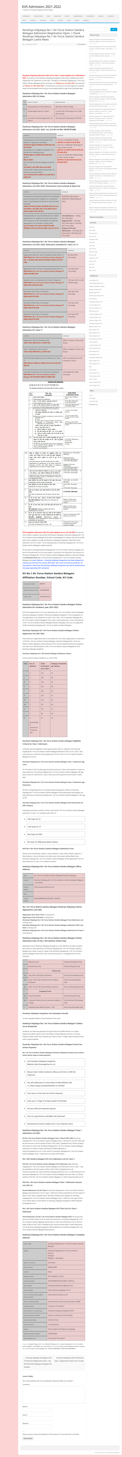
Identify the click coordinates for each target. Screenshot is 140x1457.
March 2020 (92, 249)
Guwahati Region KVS (95, 320)
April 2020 (92, 246)
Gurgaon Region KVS (95, 317)
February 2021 (93, 233)
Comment (26, 1384)
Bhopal (67, 16)
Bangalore (57, 16)
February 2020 (93, 252)
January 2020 (92, 255)
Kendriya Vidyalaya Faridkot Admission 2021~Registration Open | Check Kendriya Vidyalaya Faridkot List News (101, 133)
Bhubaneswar (78, 16)
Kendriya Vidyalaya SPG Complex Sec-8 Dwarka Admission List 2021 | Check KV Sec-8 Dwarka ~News (102, 63)
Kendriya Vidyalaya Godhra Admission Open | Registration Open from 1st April (69, 1361)
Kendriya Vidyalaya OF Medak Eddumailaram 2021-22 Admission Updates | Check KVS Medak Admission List (102, 99)
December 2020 (93, 239)
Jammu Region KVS (94, 333)
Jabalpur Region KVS (94, 326)
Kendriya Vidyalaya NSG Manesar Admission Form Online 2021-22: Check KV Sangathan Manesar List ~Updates (103, 195)
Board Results (93, 299)
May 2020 (91, 242)
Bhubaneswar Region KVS (96, 295)
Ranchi (77, 20)
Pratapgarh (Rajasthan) (95, 357)
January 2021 (92, 236)
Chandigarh (90, 16)
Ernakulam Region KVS (95, 314)
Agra (48, 16)
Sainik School (38, 16)
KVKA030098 (36, 1346)
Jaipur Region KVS (94, 330)
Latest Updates (93, 342)
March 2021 (92, 230)
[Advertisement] (54, 60)
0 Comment (81, 44)
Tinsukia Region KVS (94, 376)
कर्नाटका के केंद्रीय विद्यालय (54, 1348)
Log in (91, 395)
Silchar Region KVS (94, 373)
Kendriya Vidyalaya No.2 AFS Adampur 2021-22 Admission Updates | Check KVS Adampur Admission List (102, 161)
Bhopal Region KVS (94, 292)
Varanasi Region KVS (95, 382)
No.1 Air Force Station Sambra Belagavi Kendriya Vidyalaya (68, 1346)
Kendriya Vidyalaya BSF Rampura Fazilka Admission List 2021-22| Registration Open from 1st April (102, 140)
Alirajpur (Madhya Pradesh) (96, 286)
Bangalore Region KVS (35, 1344)
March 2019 (92, 270)
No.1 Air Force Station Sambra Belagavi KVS (35, 1348)
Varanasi (86, 20)
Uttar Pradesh (93, 379)
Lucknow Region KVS (95, 345)
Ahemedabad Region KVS (96, 283)
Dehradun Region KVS (95, 308)
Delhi (24, 20)
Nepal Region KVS (94, 351)
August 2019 (92, 261)
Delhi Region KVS (94, 311)
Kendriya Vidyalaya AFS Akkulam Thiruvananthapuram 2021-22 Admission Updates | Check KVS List (103, 92)
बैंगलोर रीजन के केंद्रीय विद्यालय (68, 1348)
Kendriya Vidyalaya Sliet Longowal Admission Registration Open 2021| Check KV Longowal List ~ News (103, 188)
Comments (93, 401)
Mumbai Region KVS (95, 348)
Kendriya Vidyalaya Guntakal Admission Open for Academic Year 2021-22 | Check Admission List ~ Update (103, 176)
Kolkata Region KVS (94, 336)
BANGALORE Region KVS (52, 1344)
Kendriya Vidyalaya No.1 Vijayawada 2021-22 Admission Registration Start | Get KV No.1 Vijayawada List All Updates (101, 118)
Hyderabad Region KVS (95, 323)
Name (25, 1407)
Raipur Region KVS (94, 360)
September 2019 (93, 258)
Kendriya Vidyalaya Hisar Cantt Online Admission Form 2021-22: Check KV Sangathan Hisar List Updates (103, 77)
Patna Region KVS (94, 354)
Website (25, 1423)
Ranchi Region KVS (94, 364)
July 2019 (91, 264)
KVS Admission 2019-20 (95, 339)
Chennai (100, 16)
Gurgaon (33, 20)
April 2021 (92, 227)
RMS (90, 367)
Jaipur (52, 20)
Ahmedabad (26, 16)
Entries (92, 398)
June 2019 (91, 267)
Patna (69, 20)
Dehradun (111, 16)
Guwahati (43, 20)
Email (25, 1415)
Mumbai (60, 20)
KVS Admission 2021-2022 (41, 6)
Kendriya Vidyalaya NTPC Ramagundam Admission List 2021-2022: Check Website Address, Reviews (103, 169)
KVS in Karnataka (46, 1346)
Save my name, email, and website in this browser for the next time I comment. (51, 1434)
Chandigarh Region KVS (95, 302)
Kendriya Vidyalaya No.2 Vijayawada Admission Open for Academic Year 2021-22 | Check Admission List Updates (102, 111)
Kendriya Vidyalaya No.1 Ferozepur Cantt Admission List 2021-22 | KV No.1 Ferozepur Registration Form (101, 147)
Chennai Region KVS (94, 305)
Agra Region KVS (93, 280)
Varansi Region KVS (94, 385)
